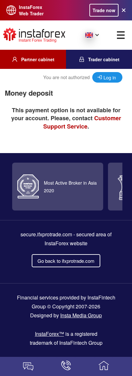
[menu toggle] (120, 35)
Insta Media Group (81, 315)
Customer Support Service (82, 122)
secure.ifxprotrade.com (46, 234)
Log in (109, 77)
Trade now (104, 10)
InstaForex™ (49, 333)
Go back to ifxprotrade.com (66, 260)
